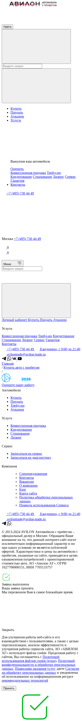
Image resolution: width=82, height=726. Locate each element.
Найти (7, 26)
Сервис (70, 177)
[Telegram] (4, 359)
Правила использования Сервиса (44, 505)
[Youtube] (19, 359)
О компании (28, 485)
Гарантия (17, 180)
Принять (8, 688)
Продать (16, 112)
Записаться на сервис (26, 453)
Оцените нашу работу (18, 385)
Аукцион (17, 116)
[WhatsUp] (9, 359)
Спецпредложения (33, 474)
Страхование (42, 177)
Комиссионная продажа (28, 173)
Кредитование (21, 177)
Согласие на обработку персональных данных (40, 670)
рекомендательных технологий (25, 680)
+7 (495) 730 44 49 (27, 239)
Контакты (17, 184)
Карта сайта (28, 493)
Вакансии (26, 481)
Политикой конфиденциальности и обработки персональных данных (38, 664)
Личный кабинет (15, 320)
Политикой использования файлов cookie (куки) (30, 659)
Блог (22, 489)
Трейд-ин (54, 173)
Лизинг (58, 177)
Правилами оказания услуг (35, 668)
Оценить (17, 169)
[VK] (14, 359)
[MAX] (14, 524)
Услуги (15, 120)
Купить (15, 108)
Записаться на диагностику (30, 457)
